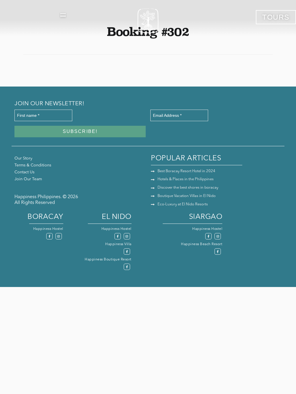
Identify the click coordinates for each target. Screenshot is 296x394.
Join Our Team (28, 179)
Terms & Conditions (32, 165)
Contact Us (24, 172)
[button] (63, 14)
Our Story (23, 158)
